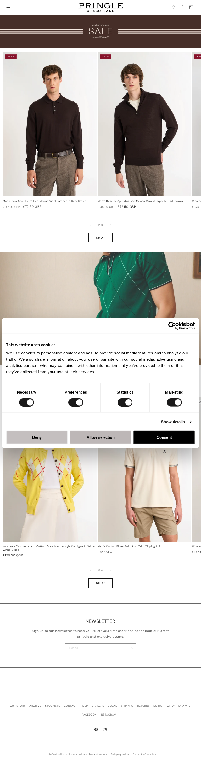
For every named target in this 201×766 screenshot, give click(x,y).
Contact (70, 705)
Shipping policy (120, 754)
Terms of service (98, 754)
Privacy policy (77, 754)
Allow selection (101, 437)
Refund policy (57, 754)
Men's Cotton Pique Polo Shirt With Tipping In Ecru (132, 546)
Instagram (108, 714)
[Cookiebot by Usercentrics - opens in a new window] (172, 326)
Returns (143, 705)
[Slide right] (110, 225)
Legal (112, 705)
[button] (8, 7)
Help (84, 705)
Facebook (89, 714)
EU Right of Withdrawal (171, 705)
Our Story (18, 705)
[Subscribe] (131, 648)
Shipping (127, 705)
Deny (37, 437)
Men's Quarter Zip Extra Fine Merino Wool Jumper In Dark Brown (140, 201)
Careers (98, 705)
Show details (173, 421)
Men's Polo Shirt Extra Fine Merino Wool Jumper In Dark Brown (44, 201)
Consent (164, 437)
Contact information (144, 754)
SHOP (100, 237)
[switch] (75, 402)
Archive (35, 705)
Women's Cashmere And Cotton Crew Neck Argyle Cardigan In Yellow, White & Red (49, 548)
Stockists (52, 705)
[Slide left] (90, 225)
